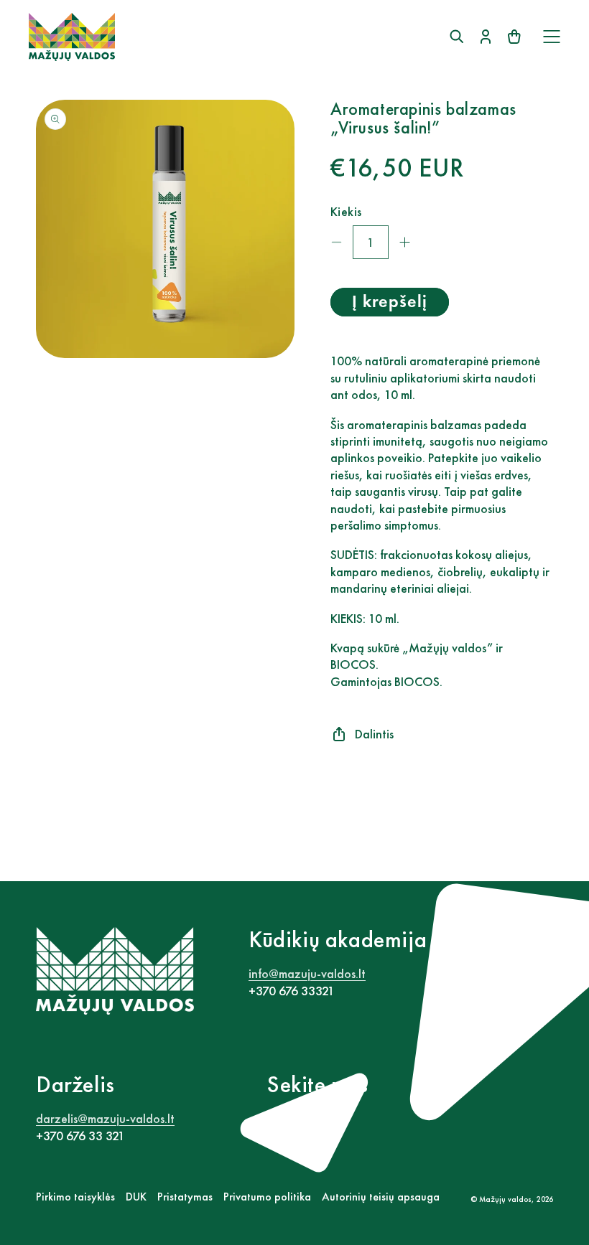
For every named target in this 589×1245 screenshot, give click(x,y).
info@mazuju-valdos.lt (307, 973)
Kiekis (345, 211)
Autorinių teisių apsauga (381, 1196)
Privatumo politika (267, 1196)
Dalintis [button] (374, 733)
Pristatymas (185, 1196)
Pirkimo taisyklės (75, 1196)
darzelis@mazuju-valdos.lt (105, 1118)
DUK (136, 1196)
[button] (551, 36)
